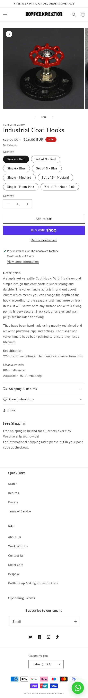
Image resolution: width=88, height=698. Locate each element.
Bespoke (14, 574)
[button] (5, 14)
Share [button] (12, 410)
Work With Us (18, 546)
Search (13, 483)
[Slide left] (34, 116)
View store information (23, 261)
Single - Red (16, 159)
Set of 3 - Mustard (55, 177)
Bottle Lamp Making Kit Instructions (33, 583)
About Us (14, 537)
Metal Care (15, 565)
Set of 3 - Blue (47, 168)
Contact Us (16, 555)
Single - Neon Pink (20, 186)
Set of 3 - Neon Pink (60, 186)
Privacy (13, 502)
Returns (13, 493)
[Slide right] (53, 116)
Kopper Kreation (39, 693)
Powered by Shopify (55, 693)
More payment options (44, 240)
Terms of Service (19, 511)
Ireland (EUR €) (42, 664)
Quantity (8, 195)
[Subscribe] (75, 621)
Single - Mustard (19, 177)
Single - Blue (16, 168)
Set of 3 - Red (45, 159)
